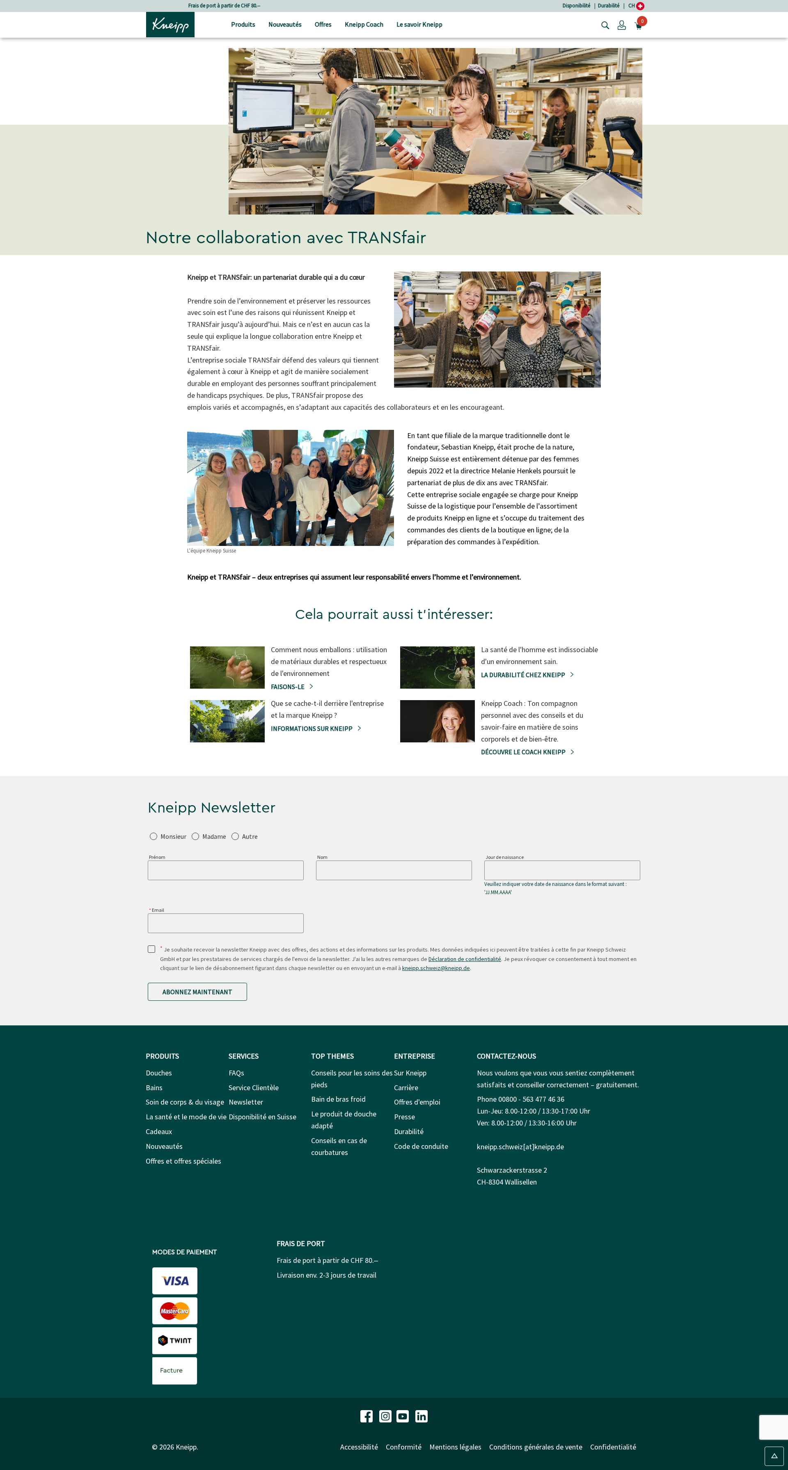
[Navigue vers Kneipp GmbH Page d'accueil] (170, 24)
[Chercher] (603, 24)
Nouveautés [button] (285, 24)
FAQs (236, 1072)
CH (632, 5)
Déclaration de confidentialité (464, 959)
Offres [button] (323, 24)
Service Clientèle (254, 1087)
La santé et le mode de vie (186, 1116)
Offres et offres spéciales (183, 1161)
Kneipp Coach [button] (364, 24)
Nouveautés (164, 1146)
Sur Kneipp (410, 1072)
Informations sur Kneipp (312, 728)
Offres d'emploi (417, 1102)
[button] (622, 24)
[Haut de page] (774, 1456)
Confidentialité (613, 1447)
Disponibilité (576, 5)
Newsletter (246, 1102)
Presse (404, 1116)
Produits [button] (243, 24)
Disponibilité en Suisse (262, 1116)
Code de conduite (421, 1146)
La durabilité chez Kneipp (523, 675)
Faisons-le (288, 686)
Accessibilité (359, 1447)
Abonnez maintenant (197, 992)
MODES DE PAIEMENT (184, 1252)
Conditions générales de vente (535, 1447)
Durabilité (608, 5)
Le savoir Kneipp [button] (419, 24)
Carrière (406, 1087)
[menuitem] (243, 25)
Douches (159, 1072)
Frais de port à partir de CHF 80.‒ (224, 5)
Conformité (403, 1447)
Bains (154, 1087)
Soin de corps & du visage (185, 1102)
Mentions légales (455, 1447)
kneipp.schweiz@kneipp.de (436, 968)
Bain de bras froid (338, 1099)
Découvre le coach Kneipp (524, 752)
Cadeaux (159, 1131)
